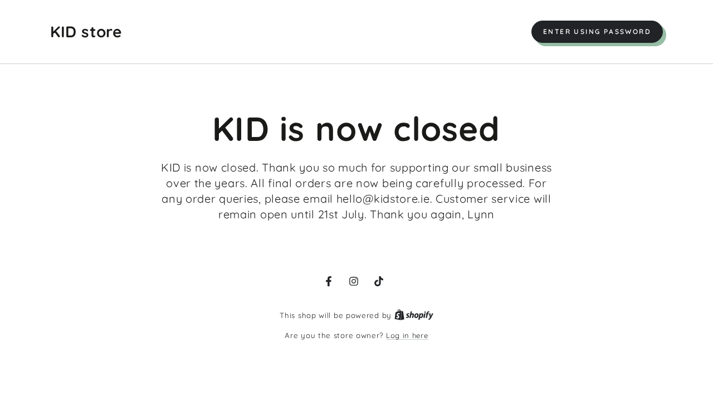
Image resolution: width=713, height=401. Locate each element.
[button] (597, 32)
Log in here (407, 335)
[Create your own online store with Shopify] (413, 315)
